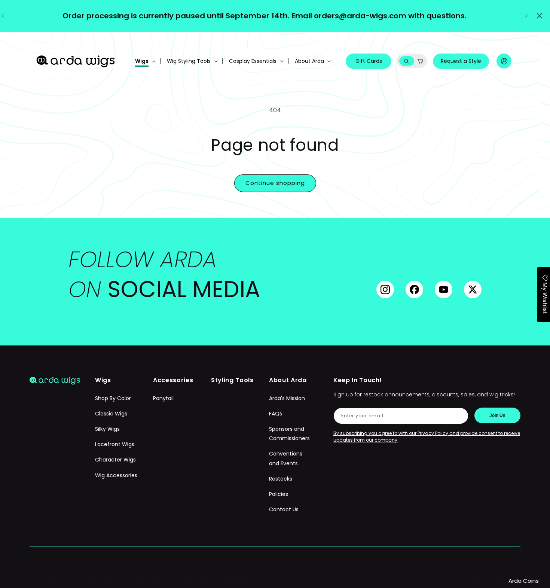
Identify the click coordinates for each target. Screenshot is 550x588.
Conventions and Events (285, 458)
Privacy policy (196, 577)
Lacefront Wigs (114, 444)
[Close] (540, 16)
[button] (145, 61)
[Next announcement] (526, 16)
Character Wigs (115, 459)
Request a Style (461, 61)
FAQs (275, 413)
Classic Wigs (111, 413)
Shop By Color (113, 398)
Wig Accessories (116, 475)
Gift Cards (368, 61)
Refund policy (152, 577)
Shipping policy (242, 577)
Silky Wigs (107, 429)
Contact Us (284, 509)
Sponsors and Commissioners (289, 433)
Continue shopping (275, 183)
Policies (278, 494)
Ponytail (163, 398)
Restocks (280, 478)
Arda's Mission (287, 398)
